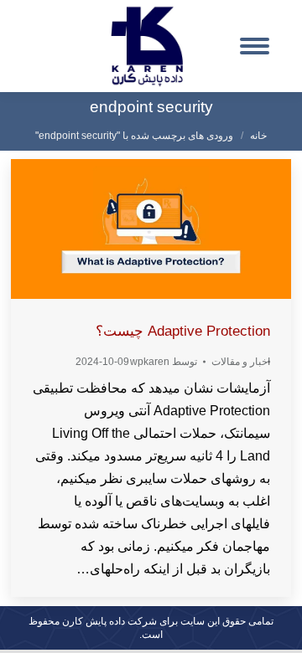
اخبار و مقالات (240, 362)
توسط (163, 362)
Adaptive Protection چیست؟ (183, 331)
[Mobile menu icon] (254, 46)
